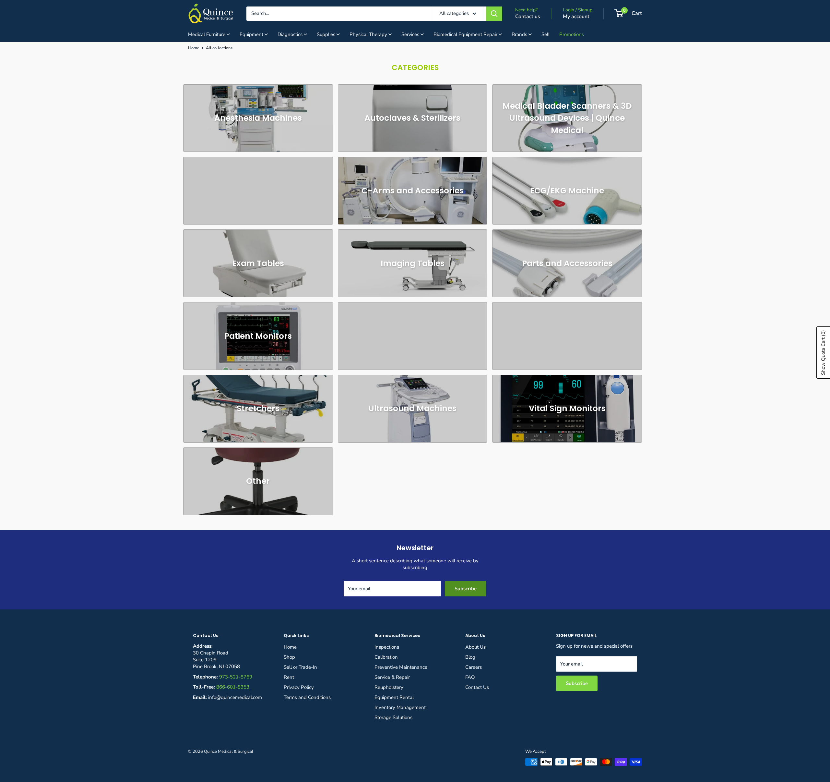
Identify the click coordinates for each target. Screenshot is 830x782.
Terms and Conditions (307, 697)
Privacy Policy (299, 687)
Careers (473, 667)
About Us (475, 647)
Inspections (386, 647)
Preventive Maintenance (400, 667)
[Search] (494, 13)
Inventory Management (400, 707)
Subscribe (466, 588)
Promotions (571, 34)
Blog (470, 657)
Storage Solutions (393, 717)
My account (576, 16)
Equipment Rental (394, 697)
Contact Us (477, 687)
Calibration (386, 657)
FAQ (470, 677)
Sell (545, 34)
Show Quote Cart (823, 352)
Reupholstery (388, 687)
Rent (289, 677)
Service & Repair (392, 677)
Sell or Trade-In (300, 667)
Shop (289, 657)
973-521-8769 (235, 677)
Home (193, 48)
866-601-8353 (232, 687)
